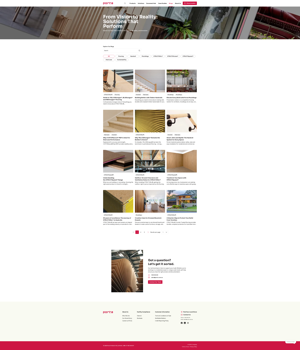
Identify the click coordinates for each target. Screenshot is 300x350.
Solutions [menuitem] (141, 3)
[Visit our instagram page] (188, 323)
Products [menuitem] (133, 3)
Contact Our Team (155, 282)
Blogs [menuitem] (171, 3)
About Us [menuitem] (178, 3)
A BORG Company (192, 344)
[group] (150, 23)
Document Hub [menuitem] (151, 3)
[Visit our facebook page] (182, 323)
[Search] (124, 3)
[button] (108, 94)
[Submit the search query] (139, 50)
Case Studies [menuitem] (162, 3)
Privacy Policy (193, 346)
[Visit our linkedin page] (185, 323)
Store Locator (191, 3)
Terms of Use (185, 346)
